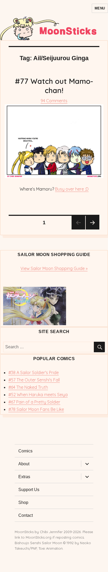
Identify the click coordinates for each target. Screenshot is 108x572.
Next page (92, 222)
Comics (25, 451)
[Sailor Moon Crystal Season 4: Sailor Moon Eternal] (54, 306)
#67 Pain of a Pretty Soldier (34, 402)
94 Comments (54, 100)
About (23, 464)
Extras (24, 476)
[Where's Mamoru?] (54, 141)
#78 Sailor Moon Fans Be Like (36, 409)
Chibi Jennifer (51, 532)
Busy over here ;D (72, 189)
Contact (25, 515)
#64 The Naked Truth (28, 387)
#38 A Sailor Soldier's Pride (33, 372)
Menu (100, 8)
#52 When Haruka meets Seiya (38, 394)
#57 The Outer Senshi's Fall (34, 379)
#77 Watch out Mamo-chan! (54, 85)
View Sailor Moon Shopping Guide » (54, 268)
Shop (23, 502)
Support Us (28, 489)
